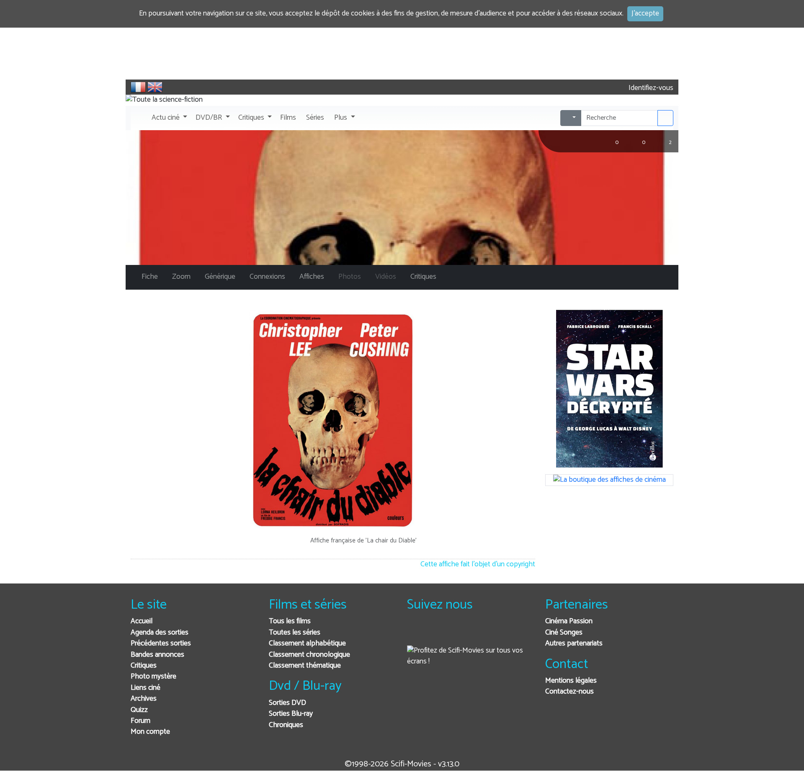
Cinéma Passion (569, 621)
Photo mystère (153, 677)
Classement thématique (305, 666)
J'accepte (645, 14)
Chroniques (286, 725)
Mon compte (150, 732)
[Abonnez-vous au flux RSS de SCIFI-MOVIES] (477, 633)
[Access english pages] (154, 87)
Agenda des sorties (159, 633)
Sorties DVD (287, 703)
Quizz (139, 710)
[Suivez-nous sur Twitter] (436, 633)
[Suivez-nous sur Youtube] (456, 633)
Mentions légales (571, 681)
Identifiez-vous (650, 88)
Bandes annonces (157, 655)
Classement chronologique (309, 655)
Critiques (144, 666)
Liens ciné (145, 688)
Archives (144, 699)
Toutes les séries (294, 633)
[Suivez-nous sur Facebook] (415, 633)
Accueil (141, 621)
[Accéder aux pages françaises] (138, 87)
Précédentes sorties (161, 643)
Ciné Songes (563, 633)
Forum (140, 721)
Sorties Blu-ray (291, 714)
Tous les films (290, 621)
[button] (169, 118)
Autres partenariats (574, 643)
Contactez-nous (569, 692)
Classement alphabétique (307, 643)
